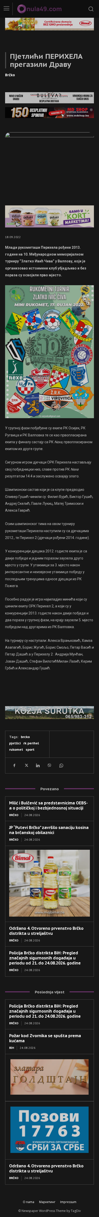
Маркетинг (47, 1202)
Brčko (10, 75)
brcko (25, 737)
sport (30, 749)
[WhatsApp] (61, 765)
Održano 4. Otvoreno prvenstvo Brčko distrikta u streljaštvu (46, 931)
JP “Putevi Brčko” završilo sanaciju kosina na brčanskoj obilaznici (49, 830)
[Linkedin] (37, 765)
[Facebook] (14, 765)
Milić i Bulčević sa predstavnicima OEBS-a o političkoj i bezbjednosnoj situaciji (48, 805)
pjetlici (15, 743)
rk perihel (31, 743)
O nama (28, 1202)
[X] (26, 765)
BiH (11, 1048)
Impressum (68, 1202)
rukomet (16, 749)
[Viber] (49, 765)
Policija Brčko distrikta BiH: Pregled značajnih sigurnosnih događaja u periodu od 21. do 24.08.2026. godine (45, 957)
